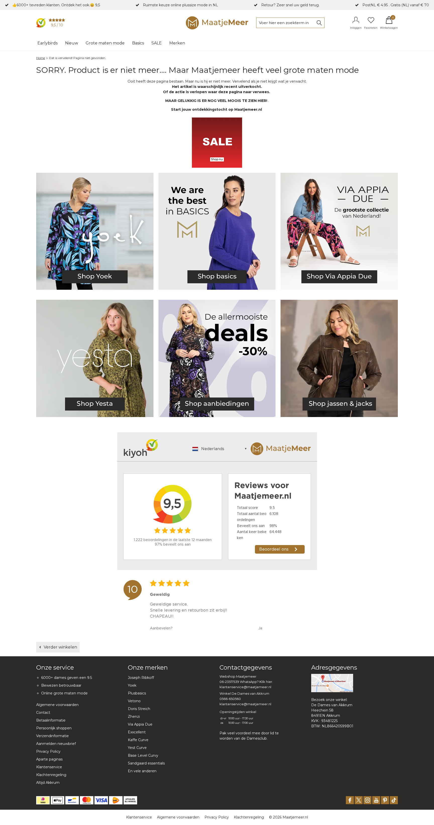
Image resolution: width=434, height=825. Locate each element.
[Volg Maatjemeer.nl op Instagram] (367, 800)
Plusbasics (137, 693)
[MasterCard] (86, 800)
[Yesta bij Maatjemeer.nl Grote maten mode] (94, 358)
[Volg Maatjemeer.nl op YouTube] (376, 800)
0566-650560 (230, 699)
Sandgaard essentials (146, 763)
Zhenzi (134, 716)
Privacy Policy (48, 751)
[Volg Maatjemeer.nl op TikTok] (394, 800)
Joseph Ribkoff (141, 677)
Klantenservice (49, 767)
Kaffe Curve (138, 740)
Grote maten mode (105, 43)
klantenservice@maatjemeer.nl (245, 687)
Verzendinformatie (52, 736)
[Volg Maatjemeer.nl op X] (359, 800)
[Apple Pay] (57, 800)
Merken (177, 43)
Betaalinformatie (51, 720)
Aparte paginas (49, 759)
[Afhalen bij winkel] (130, 800)
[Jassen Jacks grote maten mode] (339, 358)
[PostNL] (116, 800)
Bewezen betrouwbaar (61, 685)
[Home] (217, 23)
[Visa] (101, 800)
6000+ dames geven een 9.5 (66, 677)
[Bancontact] (72, 800)
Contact (43, 712)
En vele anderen (142, 771)
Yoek (132, 685)
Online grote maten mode (64, 693)
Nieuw (71, 43)
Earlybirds (47, 43)
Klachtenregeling (51, 775)
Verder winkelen (60, 647)
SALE (156, 43)
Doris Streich (139, 708)
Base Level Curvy (143, 755)
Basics (138, 43)
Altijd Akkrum (48, 782)
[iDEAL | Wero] (43, 800)
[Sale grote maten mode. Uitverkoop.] (217, 358)
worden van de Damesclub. (243, 738)
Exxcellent (137, 732)
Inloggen (356, 27)
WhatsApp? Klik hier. (256, 682)
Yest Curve (137, 747)
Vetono (134, 701)
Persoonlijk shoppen (54, 728)
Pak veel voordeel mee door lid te (249, 733)
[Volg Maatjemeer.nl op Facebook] (350, 800)
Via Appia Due (140, 724)
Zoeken (319, 23)
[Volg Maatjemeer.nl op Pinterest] (385, 800)
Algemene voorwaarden (57, 704)
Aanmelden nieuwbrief (56, 743)
